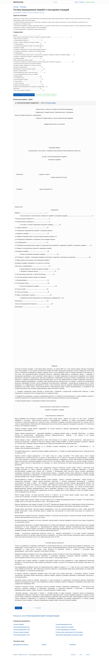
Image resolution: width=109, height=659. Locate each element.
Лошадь (44, 644)
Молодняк (73, 644)
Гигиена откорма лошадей (21, 632)
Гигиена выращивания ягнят (64, 624)
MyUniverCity (24, 654)
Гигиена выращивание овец (21, 627)
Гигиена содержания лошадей (64, 627)
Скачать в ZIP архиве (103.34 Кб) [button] (24, 95)
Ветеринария (23, 6)
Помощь (81, 2)
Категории (15, 6)
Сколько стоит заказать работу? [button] (46, 95)
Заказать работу (90, 2)
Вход (76, 2)
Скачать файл (51, 103)
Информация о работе (36, 616)
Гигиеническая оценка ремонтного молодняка (69, 632)
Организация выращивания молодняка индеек (69, 635)
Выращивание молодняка (20, 644)
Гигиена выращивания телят (21, 629)
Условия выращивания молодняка (66, 629)
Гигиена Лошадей (18, 624)
